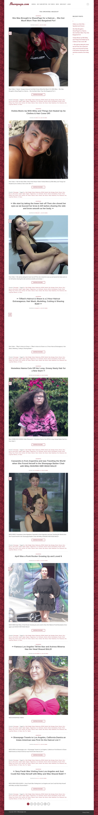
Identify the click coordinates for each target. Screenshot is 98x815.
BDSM (42, 99)
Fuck (20, 102)
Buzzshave (15, 101)
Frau (13, 102)
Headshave (54, 102)
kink (65, 102)
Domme (45, 101)
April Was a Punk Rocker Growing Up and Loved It (38, 637)
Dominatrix (41, 101)
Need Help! (63, 4)
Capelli (20, 101)
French (16, 102)
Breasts (60, 99)
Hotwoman (61, 102)
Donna (49, 101)
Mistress (15, 104)
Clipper (23, 101)
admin (45, 117)
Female (59, 101)
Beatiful (46, 99)
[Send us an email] (88, 4)
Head (50, 102)
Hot (58, 102)
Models (34, 4)
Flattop (10, 102)
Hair (43, 102)
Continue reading (38, 94)
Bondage (53, 99)
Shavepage (38, 15)
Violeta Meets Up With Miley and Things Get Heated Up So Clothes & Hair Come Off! (81, 39)
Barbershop (38, 99)
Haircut (46, 102)
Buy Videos (51, 4)
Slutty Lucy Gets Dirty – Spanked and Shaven (79, 25)
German (23, 102)
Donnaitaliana (54, 101)
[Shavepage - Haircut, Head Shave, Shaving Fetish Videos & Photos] (19, 4)
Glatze (29, 102)
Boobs (56, 99)
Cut (37, 101)
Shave (20, 104)
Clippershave (33, 101)
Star (23, 812)
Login (69, 4)
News (57, 4)
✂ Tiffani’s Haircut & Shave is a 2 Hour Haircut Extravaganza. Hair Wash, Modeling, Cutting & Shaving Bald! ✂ (38, 301)
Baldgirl (29, 99)
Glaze (36, 102)
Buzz (64, 99)
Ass (24, 99)
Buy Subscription (42, 4)
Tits (26, 812)
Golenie (40, 102)
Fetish (63, 101)
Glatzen (33, 102)
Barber (33, 99)
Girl (26, 102)
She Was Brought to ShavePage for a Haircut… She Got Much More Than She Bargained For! (81, 31)
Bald (27, 99)
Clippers (27, 101)
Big (49, 99)
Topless (29, 812)
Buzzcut (10, 101)
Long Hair (11, 104)
